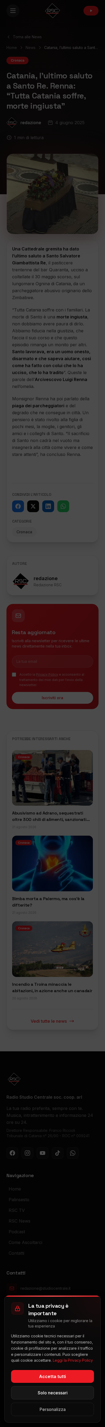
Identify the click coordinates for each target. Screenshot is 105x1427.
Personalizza (53, 1409)
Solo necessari (53, 1392)
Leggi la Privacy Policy (73, 1360)
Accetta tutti (52, 1376)
